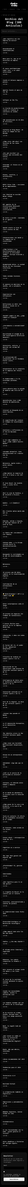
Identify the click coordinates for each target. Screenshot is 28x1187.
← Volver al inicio (8, 15)
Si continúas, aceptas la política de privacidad (12, 1175)
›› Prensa (23, 9)
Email (5, 1165)
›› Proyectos (11, 9)
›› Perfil (4, 9)
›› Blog (18, 9)
